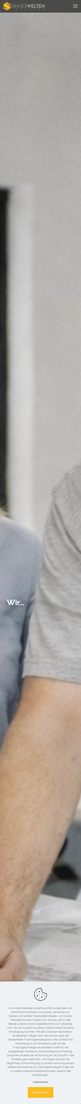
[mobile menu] (75, 6)
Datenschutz (40, 1082)
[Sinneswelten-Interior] (24, 6)
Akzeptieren (40, 1092)
